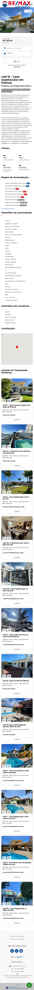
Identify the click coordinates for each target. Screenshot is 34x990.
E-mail (17, 61)
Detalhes (17, 419)
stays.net (18, 987)
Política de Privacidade (17, 939)
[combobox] (19, 54)
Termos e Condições (17, 936)
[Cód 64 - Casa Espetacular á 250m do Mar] (17, 893)
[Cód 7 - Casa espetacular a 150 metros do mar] (17, 802)
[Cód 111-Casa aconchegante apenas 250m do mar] (17, 710)
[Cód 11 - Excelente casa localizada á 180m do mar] (17, 847)
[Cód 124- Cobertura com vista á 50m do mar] (17, 528)
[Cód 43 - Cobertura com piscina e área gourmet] (17, 436)
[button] (2, 32)
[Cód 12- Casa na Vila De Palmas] (17, 666)
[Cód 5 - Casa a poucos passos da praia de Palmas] (17, 390)
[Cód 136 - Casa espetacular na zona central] (17, 574)
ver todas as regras (7, 209)
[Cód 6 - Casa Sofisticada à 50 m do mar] (17, 482)
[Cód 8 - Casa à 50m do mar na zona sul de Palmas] (17, 620)
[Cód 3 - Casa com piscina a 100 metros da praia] (17, 756)
